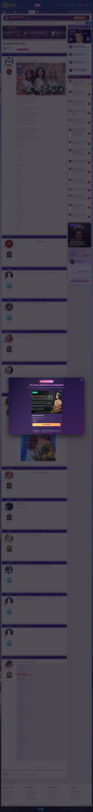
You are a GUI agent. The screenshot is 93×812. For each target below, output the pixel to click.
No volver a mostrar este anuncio (50, 431)
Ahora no (36, 431)
